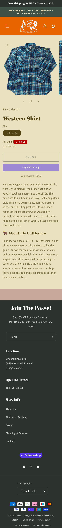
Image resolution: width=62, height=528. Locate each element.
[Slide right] (38, 101)
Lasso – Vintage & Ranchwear (29, 515)
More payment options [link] (31, 175)
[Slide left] (23, 101)
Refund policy (28, 519)
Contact (10, 441)
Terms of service (22, 525)
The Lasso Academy (17, 417)
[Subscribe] (52, 337)
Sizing (9, 425)
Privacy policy (44, 519)
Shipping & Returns (16, 433)
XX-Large (14, 133)
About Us (11, 409)
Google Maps (14, 368)
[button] (7, 26)
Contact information (42, 525)
